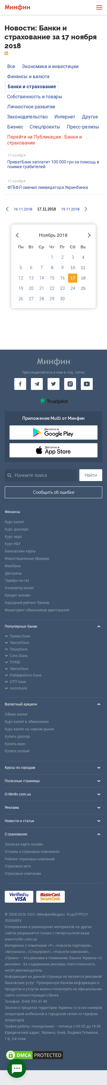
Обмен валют (16, 714)
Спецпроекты (45, 127)
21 (41, 288)
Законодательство (27, 117)
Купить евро (15, 744)
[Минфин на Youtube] (87, 384)
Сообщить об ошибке (53, 492)
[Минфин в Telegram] (37, 384)
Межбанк (13, 566)
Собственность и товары (34, 96)
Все (11, 66)
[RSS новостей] (6, 53)
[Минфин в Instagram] (70, 384)
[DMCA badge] (53, 1056)
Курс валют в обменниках (27, 722)
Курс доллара (16, 529)
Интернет (64, 117)
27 (31, 298)
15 (52, 278)
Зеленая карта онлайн (24, 844)
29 (52, 298)
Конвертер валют (19, 588)
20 (31, 288)
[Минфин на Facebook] (20, 384)
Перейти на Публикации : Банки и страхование (44, 140)
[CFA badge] (81, 897)
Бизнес (15, 127)
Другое (90, 117)
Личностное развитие (31, 107)
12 (20, 278)
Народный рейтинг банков (27, 603)
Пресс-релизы (83, 127)
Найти (91, 475)
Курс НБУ (13, 544)
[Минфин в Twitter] (53, 384)
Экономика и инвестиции (50, 66)
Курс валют (14, 522)
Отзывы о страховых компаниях (32, 852)
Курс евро (13, 537)
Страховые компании (23, 874)
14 (41, 278)
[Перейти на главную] (17, 7)
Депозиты (13, 573)
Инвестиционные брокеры (27, 559)
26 (20, 298)
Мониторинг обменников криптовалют (37, 610)
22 (52, 288)
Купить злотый (17, 751)
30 (62, 298)
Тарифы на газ (17, 580)
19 (20, 288)
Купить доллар (17, 736)
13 (31, 278)
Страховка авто (18, 866)
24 (72, 288)
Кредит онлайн (17, 595)
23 (62, 288)
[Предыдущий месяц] (18, 235)
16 (62, 278)
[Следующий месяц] (88, 235)
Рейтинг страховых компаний (30, 859)
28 (41, 298)
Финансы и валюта (28, 76)
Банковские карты (20, 551)
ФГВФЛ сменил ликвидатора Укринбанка (47, 187)
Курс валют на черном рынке (29, 729)
